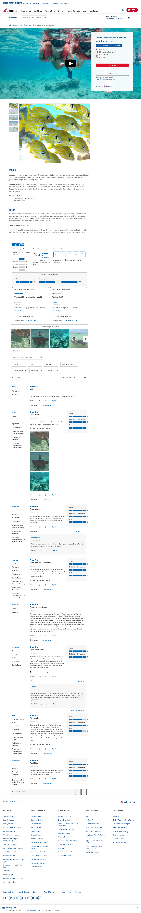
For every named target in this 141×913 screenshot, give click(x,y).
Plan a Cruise (25, 11)
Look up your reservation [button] (105, 79)
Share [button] (100, 86)
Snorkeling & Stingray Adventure (43, 25)
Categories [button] (11, 17)
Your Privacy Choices (92, 852)
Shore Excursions (25, 25)
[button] (114, 18)
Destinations (50, 11)
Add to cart (112, 65)
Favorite (109, 86)
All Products (13, 25)
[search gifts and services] (45, 17)
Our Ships (38, 11)
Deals (60, 11)
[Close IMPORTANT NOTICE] (136, 3)
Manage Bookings (90, 11)
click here (57, 910)
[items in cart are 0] (130, 17)
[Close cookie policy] (138, 908)
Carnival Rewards (72, 11)
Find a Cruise (112, 74)
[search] (123, 10)
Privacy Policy (33, 910)
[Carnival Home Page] (10, 10)
